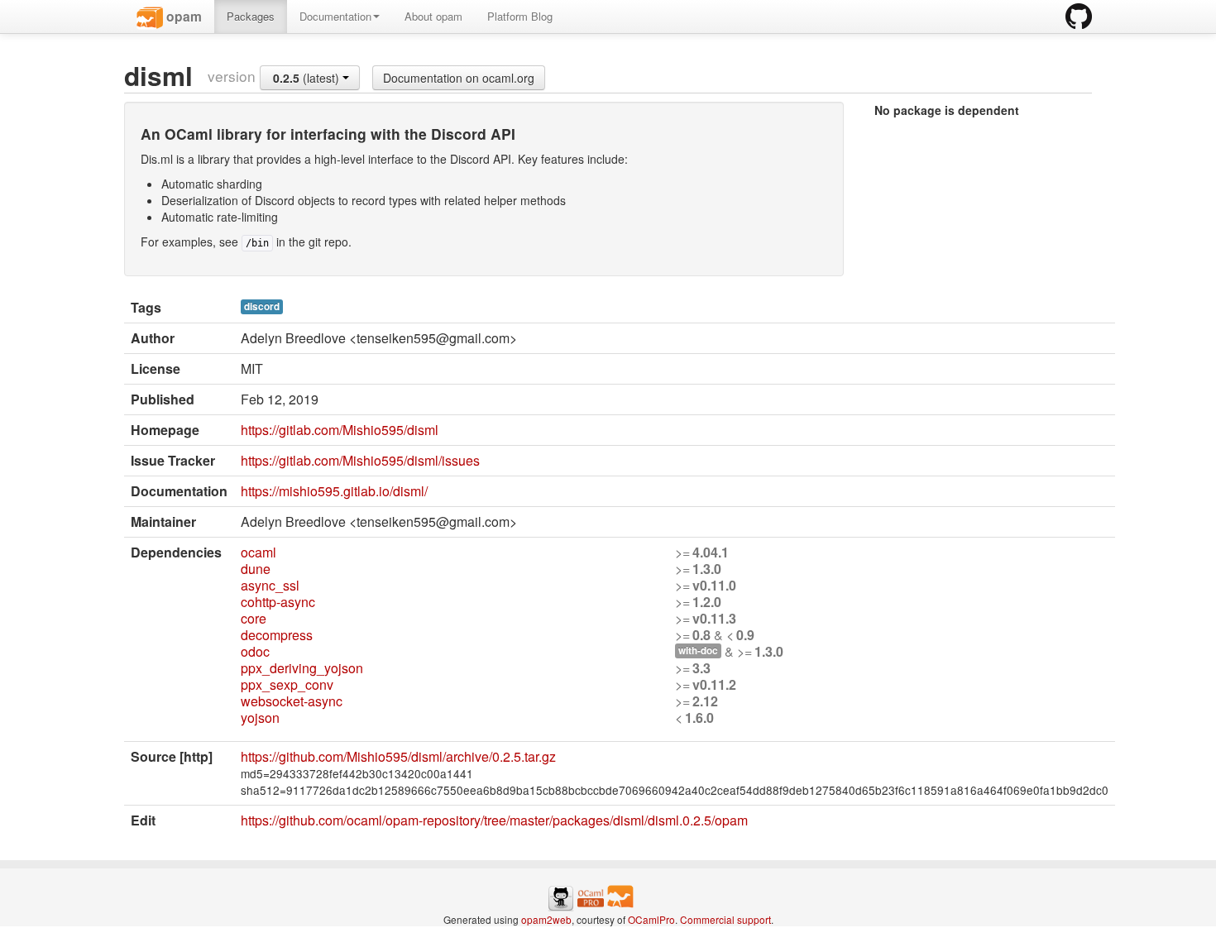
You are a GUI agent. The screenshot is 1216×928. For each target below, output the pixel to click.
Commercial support (725, 919)
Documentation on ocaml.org (458, 77)
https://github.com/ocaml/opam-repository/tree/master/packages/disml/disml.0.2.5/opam (494, 820)
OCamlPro (651, 919)
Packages (251, 16)
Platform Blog (520, 16)
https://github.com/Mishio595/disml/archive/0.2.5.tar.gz (398, 756)
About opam (433, 16)
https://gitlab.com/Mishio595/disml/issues (360, 460)
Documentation (335, 16)
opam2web (546, 919)
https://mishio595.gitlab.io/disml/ (334, 490)
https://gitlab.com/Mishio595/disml (339, 429)
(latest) (307, 77)
